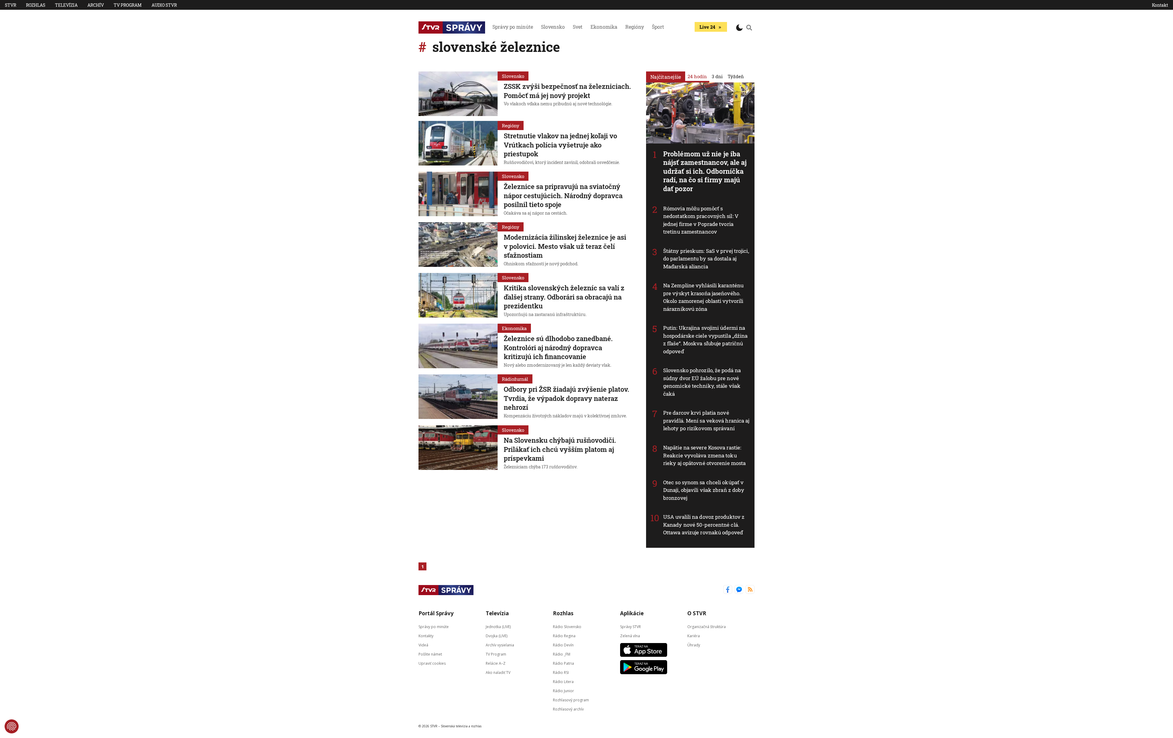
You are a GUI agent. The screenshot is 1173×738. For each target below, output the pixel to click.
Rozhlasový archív (568, 708)
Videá (423, 644)
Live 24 (707, 27)
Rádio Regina (564, 635)
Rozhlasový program (571, 699)
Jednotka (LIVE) (498, 626)
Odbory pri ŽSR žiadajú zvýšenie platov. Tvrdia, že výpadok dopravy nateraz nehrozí (566, 398)
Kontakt (1160, 5)
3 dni (717, 76)
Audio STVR (164, 5)
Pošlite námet (430, 653)
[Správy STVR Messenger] (739, 590)
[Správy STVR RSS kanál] (750, 590)
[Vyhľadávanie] (749, 27)
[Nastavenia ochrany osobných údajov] (12, 726)
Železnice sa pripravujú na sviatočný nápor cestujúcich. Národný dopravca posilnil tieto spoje (563, 195)
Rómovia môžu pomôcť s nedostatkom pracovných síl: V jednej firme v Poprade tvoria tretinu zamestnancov (701, 220)
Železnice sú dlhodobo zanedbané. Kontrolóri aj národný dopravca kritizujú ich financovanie (558, 347)
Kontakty (425, 635)
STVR (10, 5)
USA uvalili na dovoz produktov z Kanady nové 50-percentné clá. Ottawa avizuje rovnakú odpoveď (703, 524)
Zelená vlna (630, 635)
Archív (95, 5)
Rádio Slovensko (567, 626)
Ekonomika (603, 27)
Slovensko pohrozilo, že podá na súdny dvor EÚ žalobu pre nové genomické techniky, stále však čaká (702, 382)
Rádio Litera (563, 681)
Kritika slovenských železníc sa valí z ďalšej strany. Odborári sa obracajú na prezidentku (564, 296)
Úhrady (693, 644)
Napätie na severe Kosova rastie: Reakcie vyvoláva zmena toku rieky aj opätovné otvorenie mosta (704, 455)
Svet (578, 27)
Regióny (634, 27)
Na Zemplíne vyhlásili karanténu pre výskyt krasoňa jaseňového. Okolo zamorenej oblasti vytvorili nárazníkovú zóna (703, 297)
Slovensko (553, 27)
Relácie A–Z (496, 663)
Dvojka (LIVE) (496, 635)
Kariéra (693, 635)
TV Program (128, 5)
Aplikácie (632, 613)
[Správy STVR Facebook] (727, 590)
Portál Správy (436, 613)
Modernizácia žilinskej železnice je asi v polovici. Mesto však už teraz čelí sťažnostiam (565, 246)
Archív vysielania (500, 644)
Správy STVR (630, 626)
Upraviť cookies (432, 663)
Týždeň (736, 76)
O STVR (696, 613)
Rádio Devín (563, 644)
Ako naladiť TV (498, 672)
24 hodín (697, 76)
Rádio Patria (563, 663)
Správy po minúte (512, 27)
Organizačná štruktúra (706, 626)
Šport (658, 27)
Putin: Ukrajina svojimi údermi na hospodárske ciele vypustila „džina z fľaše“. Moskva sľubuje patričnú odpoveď (705, 339)
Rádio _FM (561, 653)
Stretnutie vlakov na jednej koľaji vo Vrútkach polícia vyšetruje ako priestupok (560, 144)
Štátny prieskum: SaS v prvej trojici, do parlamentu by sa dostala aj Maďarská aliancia (706, 258)
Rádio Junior (563, 690)
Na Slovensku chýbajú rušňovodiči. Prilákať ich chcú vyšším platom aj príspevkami (560, 449)
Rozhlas (35, 5)
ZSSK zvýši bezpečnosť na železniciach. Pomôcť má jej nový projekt (567, 91)
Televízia (66, 5)
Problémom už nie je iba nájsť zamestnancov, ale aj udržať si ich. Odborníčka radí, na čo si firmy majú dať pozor (705, 171)
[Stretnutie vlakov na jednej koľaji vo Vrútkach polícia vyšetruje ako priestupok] (458, 144)
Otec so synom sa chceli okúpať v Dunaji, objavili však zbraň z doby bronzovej (703, 490)
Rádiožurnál (515, 379)
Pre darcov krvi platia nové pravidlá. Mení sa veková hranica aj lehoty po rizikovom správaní (706, 420)
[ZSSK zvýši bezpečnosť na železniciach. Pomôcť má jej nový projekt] (458, 93)
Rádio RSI (561, 672)
